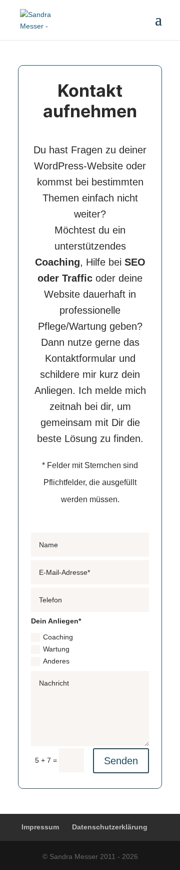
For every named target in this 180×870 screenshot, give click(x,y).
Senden (121, 760)
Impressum (40, 827)
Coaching (58, 637)
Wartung (56, 649)
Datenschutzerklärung (110, 827)
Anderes (56, 661)
